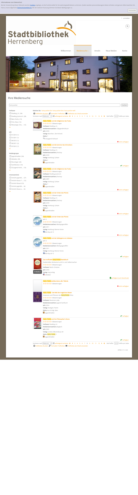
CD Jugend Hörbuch (17, 168)
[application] (83, 50)
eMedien (14, 159)
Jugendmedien (16, 156)
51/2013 (14, 135)
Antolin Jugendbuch (17, 178)
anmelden (126, 18)
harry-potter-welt (69, 111)
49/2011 (14, 143)
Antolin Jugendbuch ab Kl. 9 (17, 186)
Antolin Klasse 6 (17, 183)
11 (95, 116)
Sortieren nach (37, 116)
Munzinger (15, 162)
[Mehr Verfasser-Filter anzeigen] (10, 127)
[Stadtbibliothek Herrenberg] (42, 33)
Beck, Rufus (15, 119)
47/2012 (14, 146)
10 (92, 116)
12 (99, 116)
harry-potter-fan (47, 111)
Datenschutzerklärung (24, 8)
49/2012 (14, 140)
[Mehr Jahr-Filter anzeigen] (10, 148)
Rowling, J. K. (15, 113)
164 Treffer (109, 116)
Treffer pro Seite (123, 116)
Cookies (32, 5)
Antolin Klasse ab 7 (17, 189)
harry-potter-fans (58, 111)
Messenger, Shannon (17, 125)
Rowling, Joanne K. (17, 116)
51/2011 (14, 138)
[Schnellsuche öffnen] (127, 26)
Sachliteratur (16, 165)
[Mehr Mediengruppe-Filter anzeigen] (10, 170)
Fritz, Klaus (15, 122)
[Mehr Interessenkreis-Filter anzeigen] (10, 191)
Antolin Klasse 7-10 (17, 180)
